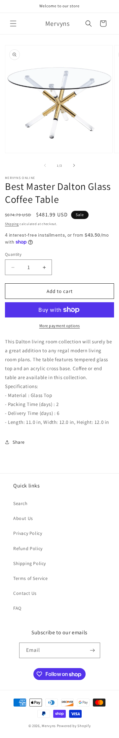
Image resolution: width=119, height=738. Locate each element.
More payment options (59, 325)
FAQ (17, 608)
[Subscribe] (92, 650)
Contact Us (25, 593)
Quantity (13, 254)
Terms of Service (30, 578)
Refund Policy (28, 548)
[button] (13, 23)
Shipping (12, 224)
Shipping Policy (29, 563)
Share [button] (19, 442)
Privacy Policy (27, 533)
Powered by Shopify (74, 725)
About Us (23, 518)
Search (20, 503)
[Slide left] (45, 165)
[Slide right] (74, 165)
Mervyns (49, 725)
